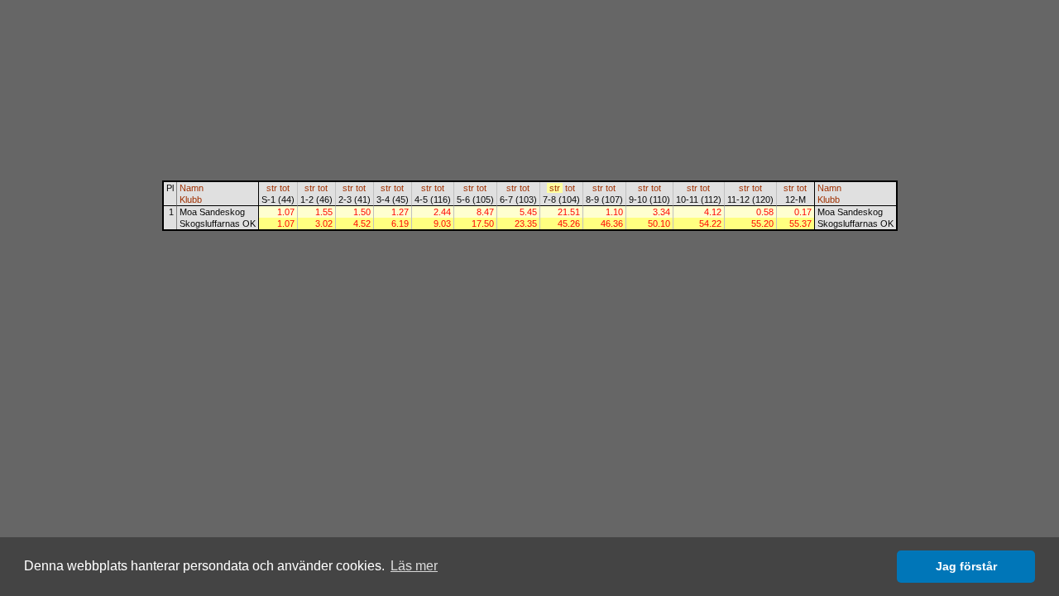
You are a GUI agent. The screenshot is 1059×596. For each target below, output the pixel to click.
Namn (192, 188)
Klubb (191, 199)
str (271, 188)
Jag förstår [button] (966, 566)
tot (285, 188)
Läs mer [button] (414, 566)
